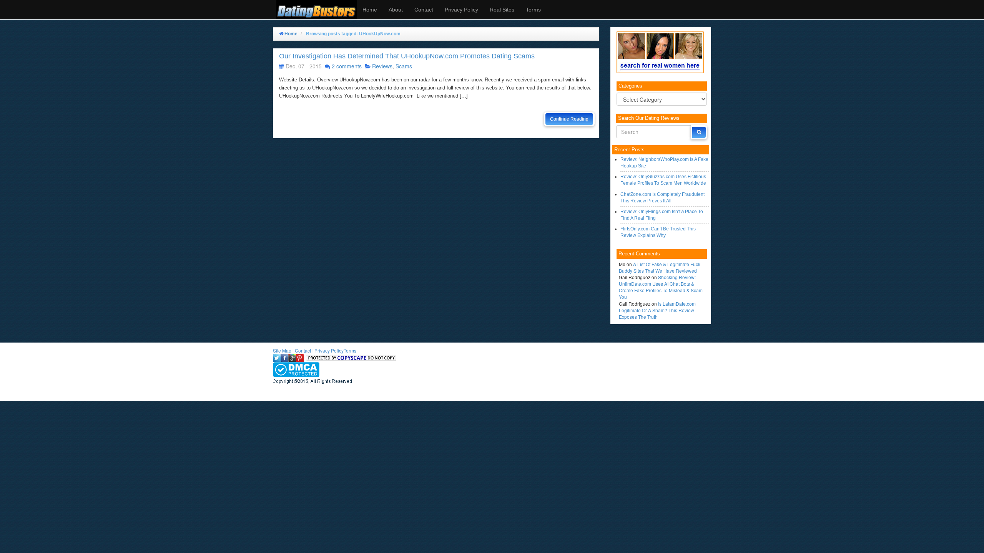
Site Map (282, 350)
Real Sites (502, 10)
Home (369, 10)
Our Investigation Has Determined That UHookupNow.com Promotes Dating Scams (407, 56)
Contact (423, 10)
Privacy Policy (461, 10)
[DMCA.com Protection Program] (296, 368)
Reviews (382, 66)
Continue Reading (569, 119)
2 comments (347, 66)
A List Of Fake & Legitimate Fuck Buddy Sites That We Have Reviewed (659, 267)
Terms (533, 10)
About (396, 10)
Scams (404, 66)
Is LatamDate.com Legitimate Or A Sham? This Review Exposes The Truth (657, 310)
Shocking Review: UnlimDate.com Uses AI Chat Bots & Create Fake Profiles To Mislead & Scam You (661, 287)
